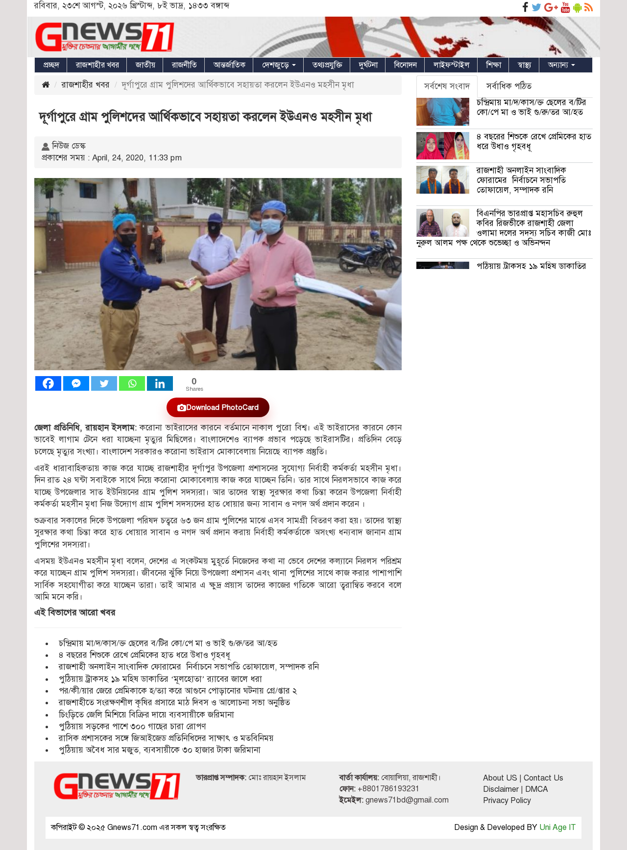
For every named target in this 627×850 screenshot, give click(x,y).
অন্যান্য (559, 65)
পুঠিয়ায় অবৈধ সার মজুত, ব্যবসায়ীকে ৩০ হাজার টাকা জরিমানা (160, 750)
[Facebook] (48, 383)
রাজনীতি (184, 65)
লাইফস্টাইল (452, 65)
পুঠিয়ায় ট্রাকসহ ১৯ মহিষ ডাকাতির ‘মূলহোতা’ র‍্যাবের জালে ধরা (160, 679)
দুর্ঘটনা (368, 65)
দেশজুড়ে (276, 65)
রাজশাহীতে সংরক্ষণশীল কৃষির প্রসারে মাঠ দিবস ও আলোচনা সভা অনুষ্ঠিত (174, 702)
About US (500, 778)
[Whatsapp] (132, 383)
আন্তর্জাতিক (229, 65)
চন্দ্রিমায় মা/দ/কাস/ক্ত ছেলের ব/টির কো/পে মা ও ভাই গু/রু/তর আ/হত (168, 643)
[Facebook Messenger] (76, 383)
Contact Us (543, 778)
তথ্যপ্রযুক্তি (327, 65)
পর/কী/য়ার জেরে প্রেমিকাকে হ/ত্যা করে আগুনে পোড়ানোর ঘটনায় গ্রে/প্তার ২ (179, 691)
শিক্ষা (493, 65)
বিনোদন (405, 65)
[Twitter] (104, 383)
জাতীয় (145, 65)
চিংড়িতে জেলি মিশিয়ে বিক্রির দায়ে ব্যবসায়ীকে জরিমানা (146, 715)
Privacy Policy (507, 800)
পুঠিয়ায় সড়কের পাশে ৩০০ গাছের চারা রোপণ (132, 726)
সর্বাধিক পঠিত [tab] (508, 86)
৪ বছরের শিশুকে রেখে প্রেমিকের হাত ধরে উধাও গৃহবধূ (144, 655)
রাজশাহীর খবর (97, 65)
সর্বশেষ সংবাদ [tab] (447, 86)
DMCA (536, 789)
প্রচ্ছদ (51, 65)
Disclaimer (501, 789)
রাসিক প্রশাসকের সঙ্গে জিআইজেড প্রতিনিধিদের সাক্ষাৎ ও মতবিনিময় (166, 738)
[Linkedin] (160, 383)
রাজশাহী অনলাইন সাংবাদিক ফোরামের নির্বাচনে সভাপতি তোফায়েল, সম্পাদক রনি (189, 667)
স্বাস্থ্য (524, 65)
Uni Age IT (557, 827)
